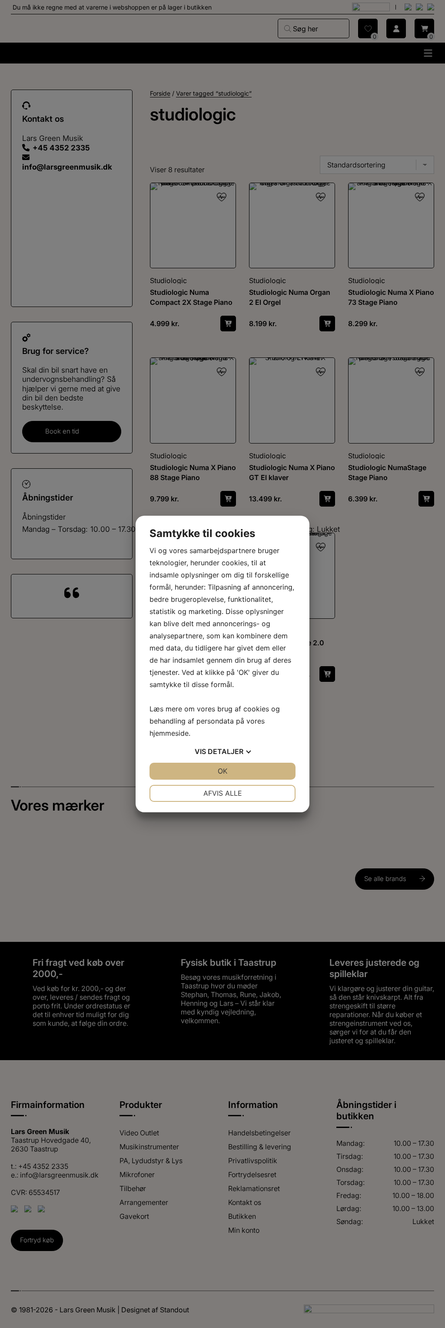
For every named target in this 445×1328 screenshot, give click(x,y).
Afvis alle (222, 793)
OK (222, 771)
